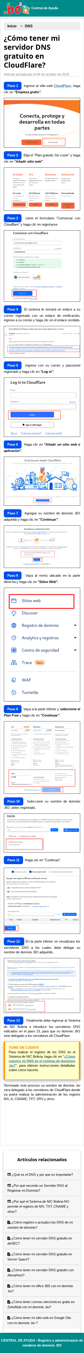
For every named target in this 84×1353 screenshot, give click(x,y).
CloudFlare (62, 86)
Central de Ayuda (44, 8)
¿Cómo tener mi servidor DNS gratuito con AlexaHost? (40, 1272)
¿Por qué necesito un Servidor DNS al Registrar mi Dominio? (37, 1188)
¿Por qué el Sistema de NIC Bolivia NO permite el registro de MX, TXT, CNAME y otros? (38, 1206)
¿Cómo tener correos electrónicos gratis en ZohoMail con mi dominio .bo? (41, 1304)
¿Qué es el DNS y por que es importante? (42, 1174)
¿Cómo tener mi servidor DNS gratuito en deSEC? (39, 1240)
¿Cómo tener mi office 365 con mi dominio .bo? (40, 1288)
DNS (29, 26)
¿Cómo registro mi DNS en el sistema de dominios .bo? (42, 1061)
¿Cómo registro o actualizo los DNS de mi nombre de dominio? (40, 1224)
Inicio (12, 26)
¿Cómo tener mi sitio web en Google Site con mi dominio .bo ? (39, 1320)
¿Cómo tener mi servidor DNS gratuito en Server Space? (39, 1256)
